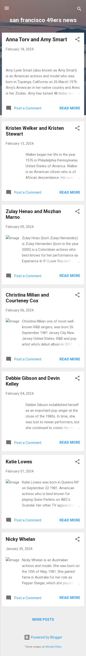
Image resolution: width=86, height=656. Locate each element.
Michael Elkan (53, 646)
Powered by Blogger (46, 637)
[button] (77, 40)
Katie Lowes (19, 462)
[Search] (79, 9)
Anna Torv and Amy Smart (36, 39)
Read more (69, 108)
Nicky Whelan (20, 539)
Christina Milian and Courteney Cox (27, 298)
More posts (43, 619)
